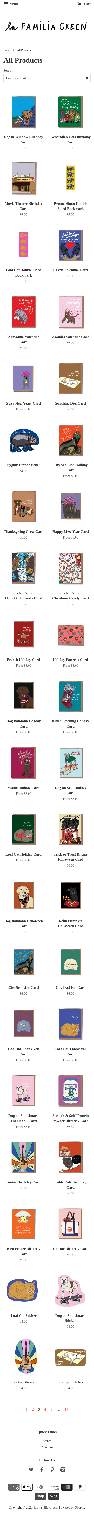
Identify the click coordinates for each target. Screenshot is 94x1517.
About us (47, 1447)
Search (47, 1441)
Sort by (8, 70)
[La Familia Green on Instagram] (62, 1470)
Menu (13, 4)
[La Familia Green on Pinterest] (52, 1470)
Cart (87, 4)
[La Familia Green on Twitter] (31, 1470)
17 (66, 1409)
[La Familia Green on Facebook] (41, 1470)
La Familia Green (45, 1507)
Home (6, 50)
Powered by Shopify (72, 1507)
